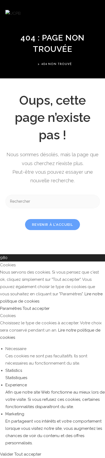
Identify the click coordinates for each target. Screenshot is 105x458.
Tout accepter (36, 308)
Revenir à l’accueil (52, 225)
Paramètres (11, 308)
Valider (7, 454)
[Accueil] (34, 64)
